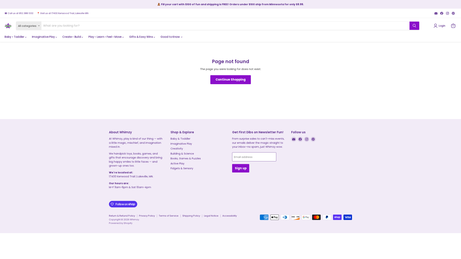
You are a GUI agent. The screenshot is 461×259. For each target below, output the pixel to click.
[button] (440, 26)
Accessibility (229, 215)
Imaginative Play (44, 37)
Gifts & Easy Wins (141, 37)
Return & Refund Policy (122, 215)
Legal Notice (211, 215)
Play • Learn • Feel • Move (105, 37)
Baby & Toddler (180, 138)
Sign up (241, 168)
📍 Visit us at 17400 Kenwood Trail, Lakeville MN (62, 13)
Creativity (177, 148)
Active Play (177, 163)
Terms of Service (168, 215)
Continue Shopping (231, 79)
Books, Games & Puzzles (186, 158)
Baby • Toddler (15, 37)
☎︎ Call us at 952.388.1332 (19, 13)
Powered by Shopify (120, 223)
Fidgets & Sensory (182, 168)
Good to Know (170, 37)
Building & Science (182, 153)
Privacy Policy (147, 215)
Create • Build (72, 37)
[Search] (414, 26)
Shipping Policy (191, 215)
